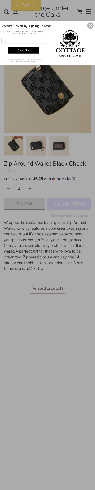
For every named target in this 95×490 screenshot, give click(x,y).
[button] (90, 26)
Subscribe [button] (23, 50)
